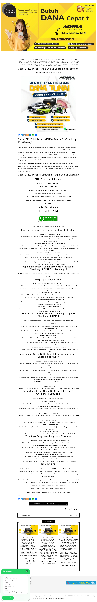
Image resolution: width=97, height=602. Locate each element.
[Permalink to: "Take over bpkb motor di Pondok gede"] (28, 530)
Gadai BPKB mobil (60, 59)
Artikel (48, 59)
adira (40, 72)
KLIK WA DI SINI (48, 211)
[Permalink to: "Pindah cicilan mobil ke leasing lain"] (48, 530)
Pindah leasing (71, 546)
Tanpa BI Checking (60, 64)
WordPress (61, 598)
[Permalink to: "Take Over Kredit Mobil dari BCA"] (68, 530)
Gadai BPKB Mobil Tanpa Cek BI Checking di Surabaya (51, 492)
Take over (44, 551)
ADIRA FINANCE (38, 59)
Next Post (73, 515)
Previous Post (25, 515)
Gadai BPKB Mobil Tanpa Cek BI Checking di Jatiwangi (36, 147)
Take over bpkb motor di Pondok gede (28, 561)
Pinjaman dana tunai (50, 62)
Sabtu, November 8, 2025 (52, 72)
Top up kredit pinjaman (52, 65)
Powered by (30, 580)
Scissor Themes (37, 598)
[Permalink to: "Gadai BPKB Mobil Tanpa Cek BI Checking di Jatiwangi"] (48, 104)
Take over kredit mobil (41, 64)
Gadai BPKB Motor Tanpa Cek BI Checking (51, 488)
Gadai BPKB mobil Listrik (37, 61)
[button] (27, 571)
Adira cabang (25, 59)
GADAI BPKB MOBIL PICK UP (59, 61)
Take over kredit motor (27, 550)
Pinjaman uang (67, 62)
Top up (30, 552)
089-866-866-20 (48, 187)
